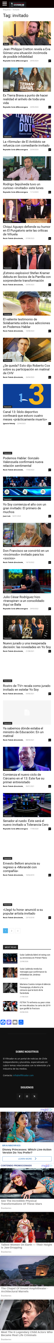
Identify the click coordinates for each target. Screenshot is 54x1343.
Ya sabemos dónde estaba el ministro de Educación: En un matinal (23, 732)
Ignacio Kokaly (9, 423)
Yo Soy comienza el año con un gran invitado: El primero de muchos (24, 508)
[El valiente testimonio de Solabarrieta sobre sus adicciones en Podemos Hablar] (27, 303)
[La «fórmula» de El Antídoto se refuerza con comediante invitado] (27, 126)
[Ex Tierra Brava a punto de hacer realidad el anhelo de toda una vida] (27, 80)
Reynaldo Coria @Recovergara (15, 61)
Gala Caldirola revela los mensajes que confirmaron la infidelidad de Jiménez (33, 972)
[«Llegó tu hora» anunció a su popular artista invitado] (27, 894)
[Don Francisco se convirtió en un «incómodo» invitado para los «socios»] (27, 535)
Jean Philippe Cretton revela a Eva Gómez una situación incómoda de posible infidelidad (26, 52)
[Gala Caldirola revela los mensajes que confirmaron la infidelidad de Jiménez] (10, 972)
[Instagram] (27, 1096)
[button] (5, 4)
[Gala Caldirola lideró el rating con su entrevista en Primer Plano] (10, 958)
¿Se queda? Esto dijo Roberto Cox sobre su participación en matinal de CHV (26, 369)
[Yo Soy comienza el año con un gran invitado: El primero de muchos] (27, 489)
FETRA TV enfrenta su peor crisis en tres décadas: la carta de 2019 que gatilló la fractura (35, 1005)
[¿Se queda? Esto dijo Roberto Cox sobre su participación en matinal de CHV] (27, 350)
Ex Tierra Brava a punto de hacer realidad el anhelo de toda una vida (25, 99)
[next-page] (17, 930)
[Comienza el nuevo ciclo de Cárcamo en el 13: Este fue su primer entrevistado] (27, 759)
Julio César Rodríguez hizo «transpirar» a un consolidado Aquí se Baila (23, 600)
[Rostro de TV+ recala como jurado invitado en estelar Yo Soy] (27, 670)
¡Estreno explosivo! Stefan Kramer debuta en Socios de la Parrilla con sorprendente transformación (27, 276)
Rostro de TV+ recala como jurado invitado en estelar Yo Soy (26, 687)
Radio (6, 44)
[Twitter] (34, 1096)
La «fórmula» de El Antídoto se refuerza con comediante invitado (26, 143)
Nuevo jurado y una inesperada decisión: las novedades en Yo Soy (27, 645)
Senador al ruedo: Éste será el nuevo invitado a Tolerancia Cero (25, 822)
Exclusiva (7, 314)
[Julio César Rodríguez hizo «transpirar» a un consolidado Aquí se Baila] (27, 581)
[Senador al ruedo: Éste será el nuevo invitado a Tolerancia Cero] (27, 805)
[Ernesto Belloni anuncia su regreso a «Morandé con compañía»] (27, 848)
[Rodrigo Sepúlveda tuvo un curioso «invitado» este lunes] (27, 168)
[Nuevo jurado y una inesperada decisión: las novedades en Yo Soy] (27, 627)
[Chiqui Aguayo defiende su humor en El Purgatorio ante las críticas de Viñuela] (27, 211)
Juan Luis (6, 516)
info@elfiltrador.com (23, 1075)
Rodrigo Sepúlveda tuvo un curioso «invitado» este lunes (23, 186)
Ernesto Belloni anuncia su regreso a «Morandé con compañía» (21, 867)
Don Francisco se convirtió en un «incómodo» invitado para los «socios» (26, 554)
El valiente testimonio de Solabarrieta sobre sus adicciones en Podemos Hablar (26, 323)
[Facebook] (19, 1096)
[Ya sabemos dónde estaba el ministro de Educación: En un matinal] (27, 712)
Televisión (7, 137)
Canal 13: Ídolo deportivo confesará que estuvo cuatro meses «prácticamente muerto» (25, 415)
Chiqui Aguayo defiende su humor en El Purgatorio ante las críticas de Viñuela (26, 230)
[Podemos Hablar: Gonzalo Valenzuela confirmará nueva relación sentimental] (27, 442)
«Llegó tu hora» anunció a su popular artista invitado (23, 911)
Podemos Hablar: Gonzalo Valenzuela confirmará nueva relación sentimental (23, 462)
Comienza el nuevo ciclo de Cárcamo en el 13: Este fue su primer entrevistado (23, 778)
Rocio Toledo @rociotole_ (13, 238)
